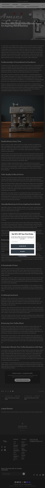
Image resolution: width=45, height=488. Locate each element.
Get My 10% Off (22, 246)
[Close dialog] (34, 232)
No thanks (22, 251)
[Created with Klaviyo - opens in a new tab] (22, 256)
